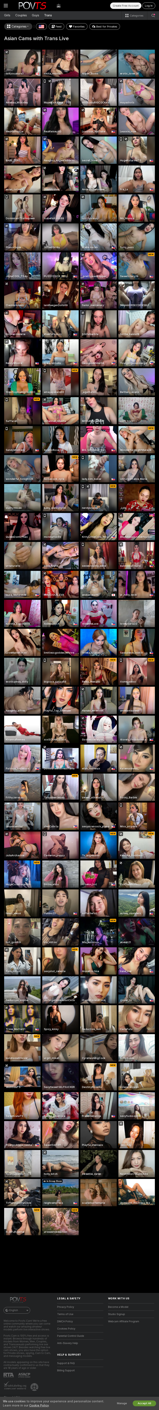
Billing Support (66, 1370)
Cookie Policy (39, 1405)
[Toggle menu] (6, 5)
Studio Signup (116, 1314)
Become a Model (118, 1307)
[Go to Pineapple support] (34, 1387)
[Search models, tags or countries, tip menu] (153, 15)
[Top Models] (58, 5)
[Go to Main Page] (32, 5)
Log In (149, 5)
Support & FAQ (66, 1363)
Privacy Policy (65, 1307)
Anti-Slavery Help (67, 1343)
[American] (41, 26)
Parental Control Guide (70, 1336)
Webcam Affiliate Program (123, 1321)
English (13, 1310)
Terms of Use (65, 1314)
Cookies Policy (66, 1328)
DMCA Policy (65, 1321)
